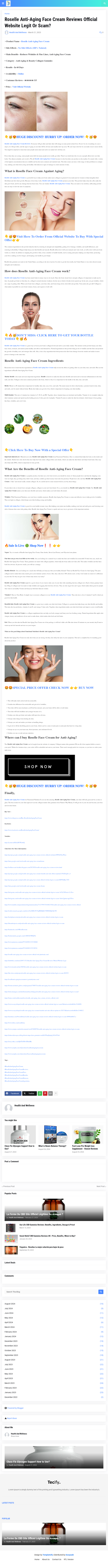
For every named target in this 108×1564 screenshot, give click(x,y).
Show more (15, 1436)
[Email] (50, 1093)
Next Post (101, 1186)
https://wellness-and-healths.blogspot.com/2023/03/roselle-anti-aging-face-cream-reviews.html (33, 867)
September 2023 (54, 1355)
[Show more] (55, 1093)
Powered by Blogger (15, 1408)
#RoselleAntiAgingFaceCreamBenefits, (16, 1075)
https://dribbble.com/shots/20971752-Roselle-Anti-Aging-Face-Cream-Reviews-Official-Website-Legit (35, 961)
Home (7, 14)
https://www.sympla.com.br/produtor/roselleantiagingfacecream (24, 1048)
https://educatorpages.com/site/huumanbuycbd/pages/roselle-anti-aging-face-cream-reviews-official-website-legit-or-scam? (42, 992)
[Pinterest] (45, 1093)
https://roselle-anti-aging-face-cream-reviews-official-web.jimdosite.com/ (27, 954)
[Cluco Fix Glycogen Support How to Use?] (20, 1134)
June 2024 (54, 1313)
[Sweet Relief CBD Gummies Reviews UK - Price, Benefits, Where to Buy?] (11, 1239)
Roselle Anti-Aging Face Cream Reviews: (18, 144)
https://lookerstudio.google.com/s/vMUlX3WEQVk (20, 936)
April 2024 (54, 1322)
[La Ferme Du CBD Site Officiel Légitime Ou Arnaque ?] (54, 1210)
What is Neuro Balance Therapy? (52, 1146)
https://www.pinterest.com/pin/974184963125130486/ (21, 942)
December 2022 (54, 1397)
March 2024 (54, 1327)
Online (21, 73)
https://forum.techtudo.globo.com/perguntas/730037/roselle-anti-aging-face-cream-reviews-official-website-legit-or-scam (41, 985)
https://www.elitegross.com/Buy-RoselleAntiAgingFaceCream (23, 818)
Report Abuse (12, 1418)
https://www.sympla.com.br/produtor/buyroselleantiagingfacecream (25, 1054)
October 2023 (54, 1350)
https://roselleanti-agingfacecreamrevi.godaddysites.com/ (22, 979)
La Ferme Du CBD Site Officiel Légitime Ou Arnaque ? (35, 1214)
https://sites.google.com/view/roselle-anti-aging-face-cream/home (24, 861)
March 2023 (54, 1383)
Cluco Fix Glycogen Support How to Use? (19, 1147)
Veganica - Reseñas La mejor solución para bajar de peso (41, 1247)
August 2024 (54, 1304)
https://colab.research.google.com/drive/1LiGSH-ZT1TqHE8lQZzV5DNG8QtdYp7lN (31, 911)
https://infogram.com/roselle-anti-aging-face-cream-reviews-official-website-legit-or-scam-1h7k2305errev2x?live (39, 892)
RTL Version (69, 1559)
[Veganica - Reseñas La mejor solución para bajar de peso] (11, 1250)
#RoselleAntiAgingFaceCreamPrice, (15, 1072)
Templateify (48, 1555)
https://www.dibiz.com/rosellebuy (15, 1023)
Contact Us (56, 1559)
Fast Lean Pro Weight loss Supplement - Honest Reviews (85, 1147)
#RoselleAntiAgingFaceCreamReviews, (16, 1069)
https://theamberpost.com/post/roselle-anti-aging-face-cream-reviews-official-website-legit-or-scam (34, 923)
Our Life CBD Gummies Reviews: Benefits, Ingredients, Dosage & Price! (47, 1225)
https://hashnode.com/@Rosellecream (16, 929)
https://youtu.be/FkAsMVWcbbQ (15, 842)
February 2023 (54, 1388)
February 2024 (54, 1332)
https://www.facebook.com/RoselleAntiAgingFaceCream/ (22, 830)
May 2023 (54, 1374)
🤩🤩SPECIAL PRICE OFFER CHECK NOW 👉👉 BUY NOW (49, 687)
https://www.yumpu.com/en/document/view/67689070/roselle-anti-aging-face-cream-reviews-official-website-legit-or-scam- (42, 1029)
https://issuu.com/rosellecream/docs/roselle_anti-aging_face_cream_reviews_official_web (32, 998)
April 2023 (54, 1378)
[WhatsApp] (40, 1093)
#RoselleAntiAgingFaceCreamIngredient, (17, 1081)
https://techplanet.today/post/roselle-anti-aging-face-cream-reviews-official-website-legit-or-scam (34, 917)
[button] (3, 3)
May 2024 (54, 1318)
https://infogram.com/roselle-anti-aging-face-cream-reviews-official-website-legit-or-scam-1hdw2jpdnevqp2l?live (39, 898)
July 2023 (54, 1364)
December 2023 (54, 1341)
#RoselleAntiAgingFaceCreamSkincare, (17, 1078)
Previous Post (9, 1186)
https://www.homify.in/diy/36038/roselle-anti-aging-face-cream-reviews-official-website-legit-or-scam (35, 967)
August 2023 (54, 1360)
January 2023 (54, 1392)
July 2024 (54, 1308)
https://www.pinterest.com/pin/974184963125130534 (21, 948)
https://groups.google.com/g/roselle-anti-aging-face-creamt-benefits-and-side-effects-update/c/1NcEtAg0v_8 (37, 874)
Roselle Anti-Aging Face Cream (35, 41)
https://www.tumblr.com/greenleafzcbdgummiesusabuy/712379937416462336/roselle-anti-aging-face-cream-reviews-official (43, 905)
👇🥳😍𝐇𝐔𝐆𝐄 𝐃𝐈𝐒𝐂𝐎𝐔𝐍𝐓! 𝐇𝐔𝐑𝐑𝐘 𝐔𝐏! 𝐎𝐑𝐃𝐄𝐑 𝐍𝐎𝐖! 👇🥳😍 (51, 136)
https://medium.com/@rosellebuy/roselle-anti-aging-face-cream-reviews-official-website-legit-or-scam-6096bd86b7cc (40, 1017)
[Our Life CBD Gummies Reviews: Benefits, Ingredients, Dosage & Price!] (11, 1228)
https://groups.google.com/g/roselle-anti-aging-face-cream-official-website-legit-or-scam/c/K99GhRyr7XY (37, 880)
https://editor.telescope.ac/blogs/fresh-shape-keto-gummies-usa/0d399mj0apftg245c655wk (32, 1035)
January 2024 (54, 1336)
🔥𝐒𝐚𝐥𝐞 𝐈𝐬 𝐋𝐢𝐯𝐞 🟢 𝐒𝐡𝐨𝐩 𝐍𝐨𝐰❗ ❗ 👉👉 (33, 545)
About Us (46, 1559)
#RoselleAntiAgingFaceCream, (14, 1066)
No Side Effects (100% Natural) (32, 47)
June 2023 (54, 1369)
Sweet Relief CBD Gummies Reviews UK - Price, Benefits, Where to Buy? (47, 1236)
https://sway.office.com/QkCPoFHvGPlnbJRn (18, 1041)
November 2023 (54, 1346)
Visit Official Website (21, 86)
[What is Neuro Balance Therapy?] (54, 1134)
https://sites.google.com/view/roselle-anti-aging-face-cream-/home (25, 886)
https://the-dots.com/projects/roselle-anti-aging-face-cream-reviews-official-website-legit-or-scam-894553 (37, 973)
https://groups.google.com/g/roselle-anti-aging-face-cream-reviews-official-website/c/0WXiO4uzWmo (35, 855)
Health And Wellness (24, 1105)
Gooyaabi (70, 1555)
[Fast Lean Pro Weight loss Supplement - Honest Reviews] (87, 1134)
